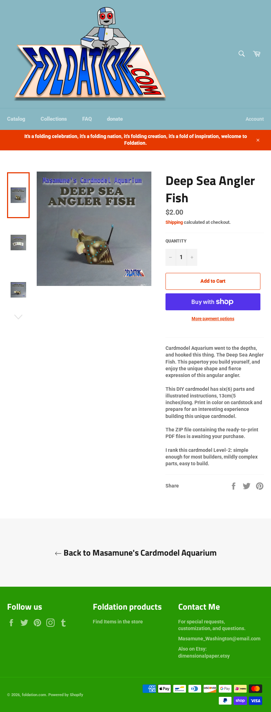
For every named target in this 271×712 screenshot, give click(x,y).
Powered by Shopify (65, 695)
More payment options (213, 318)
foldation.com (34, 695)
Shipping (174, 222)
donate (115, 119)
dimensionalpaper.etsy (204, 656)
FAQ (87, 119)
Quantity (176, 241)
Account (255, 119)
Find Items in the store (118, 621)
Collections (54, 119)
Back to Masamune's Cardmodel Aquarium (139, 552)
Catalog (16, 119)
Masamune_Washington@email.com (219, 638)
